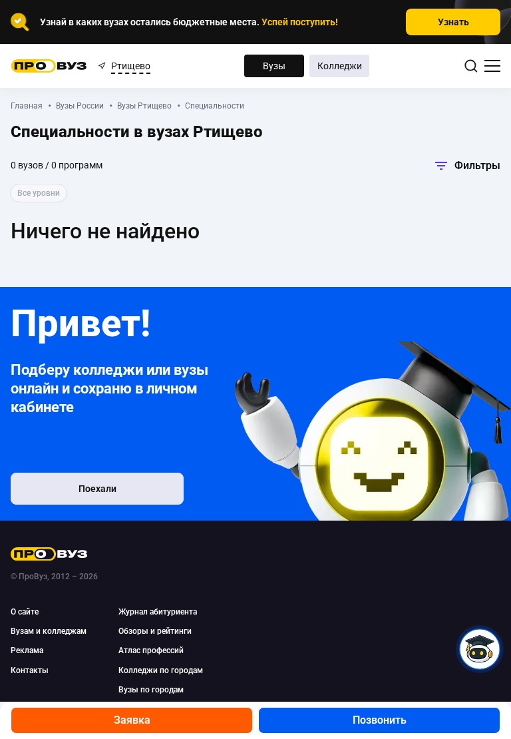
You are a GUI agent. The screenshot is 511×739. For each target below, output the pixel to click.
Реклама (27, 650)
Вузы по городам (151, 689)
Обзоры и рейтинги (155, 631)
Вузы (274, 66)
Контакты (30, 670)
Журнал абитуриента (157, 611)
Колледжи (339, 66)
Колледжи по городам (160, 670)
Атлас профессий (151, 650)
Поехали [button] (97, 488)
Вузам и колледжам (48, 631)
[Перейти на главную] (49, 66)
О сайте (25, 611)
